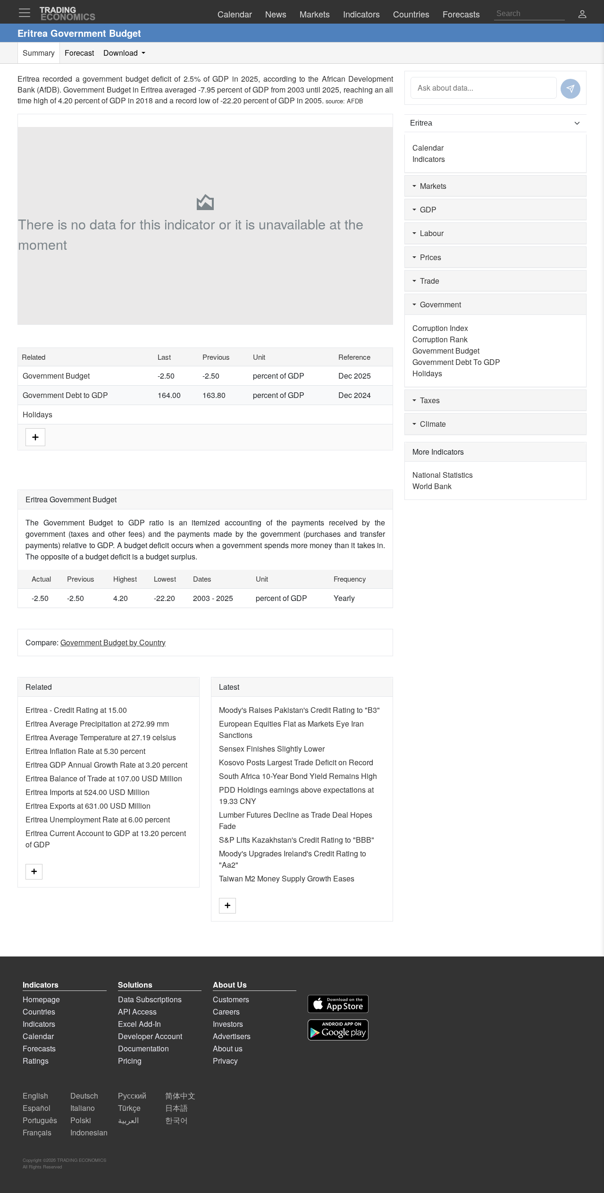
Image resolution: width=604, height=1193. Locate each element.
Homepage (41, 999)
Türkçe (129, 1107)
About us (228, 1048)
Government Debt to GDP (65, 394)
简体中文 (180, 1095)
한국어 (176, 1120)
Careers (226, 1011)
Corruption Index (440, 327)
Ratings (36, 1060)
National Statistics (442, 474)
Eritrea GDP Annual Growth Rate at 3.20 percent (106, 764)
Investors (228, 1023)
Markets (431, 185)
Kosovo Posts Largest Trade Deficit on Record (296, 762)
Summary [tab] (39, 52)
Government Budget (56, 375)
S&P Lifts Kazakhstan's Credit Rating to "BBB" (296, 839)
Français (37, 1132)
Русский (132, 1095)
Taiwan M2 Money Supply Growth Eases (286, 878)
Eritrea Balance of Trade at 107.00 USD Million (103, 778)
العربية (128, 1120)
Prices (428, 257)
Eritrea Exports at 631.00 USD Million (88, 805)
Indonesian (89, 1132)
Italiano (82, 1107)
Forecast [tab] (79, 52)
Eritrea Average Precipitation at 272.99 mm (97, 723)
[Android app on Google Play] (338, 1030)
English (35, 1095)
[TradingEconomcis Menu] (27, 13)
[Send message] (570, 89)
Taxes (428, 400)
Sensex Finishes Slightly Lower (272, 748)
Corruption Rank (440, 339)
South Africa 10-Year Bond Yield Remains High (298, 775)
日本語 (176, 1107)
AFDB (355, 100)
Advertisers (232, 1036)
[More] (35, 436)
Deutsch (84, 1095)
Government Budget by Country (113, 642)
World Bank (432, 486)
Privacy (225, 1060)
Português (40, 1120)
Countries (39, 1011)
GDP (426, 209)
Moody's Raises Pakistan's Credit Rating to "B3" (299, 709)
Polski (80, 1120)
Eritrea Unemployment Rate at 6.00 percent (97, 819)
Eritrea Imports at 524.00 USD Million (87, 792)
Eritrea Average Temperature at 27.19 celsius (100, 737)
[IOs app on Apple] (338, 1004)
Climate (431, 423)
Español (36, 1107)
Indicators (428, 158)
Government (438, 304)
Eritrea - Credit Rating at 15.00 (76, 709)
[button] (582, 14)
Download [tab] (121, 52)
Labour (430, 233)
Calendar (428, 147)
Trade (427, 280)
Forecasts (39, 1048)
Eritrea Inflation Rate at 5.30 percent (85, 750)
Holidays (37, 414)
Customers (231, 999)
